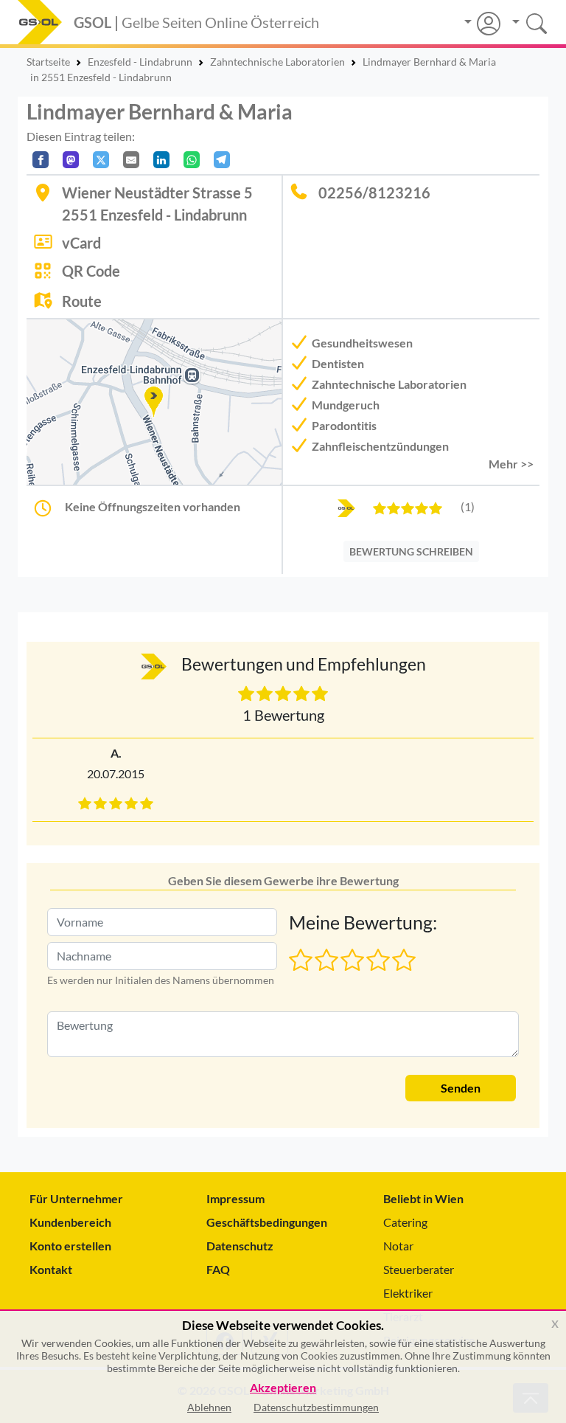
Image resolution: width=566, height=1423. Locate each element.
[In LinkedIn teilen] (161, 159)
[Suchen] (524, 22)
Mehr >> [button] (511, 464)
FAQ (218, 1269)
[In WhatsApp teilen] (192, 159)
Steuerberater (418, 1269)
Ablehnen (209, 1407)
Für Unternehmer (76, 1198)
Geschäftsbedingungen (266, 1222)
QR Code (91, 271)
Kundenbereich (70, 1222)
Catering (405, 1222)
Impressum (235, 1198)
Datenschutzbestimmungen (316, 1407)
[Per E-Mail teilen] (131, 159)
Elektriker (408, 1293)
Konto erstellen (70, 1246)
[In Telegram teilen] (222, 159)
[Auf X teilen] (101, 159)
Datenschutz (239, 1246)
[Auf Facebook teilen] (40, 159)
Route (82, 301)
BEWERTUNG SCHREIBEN (411, 551)
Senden (461, 1088)
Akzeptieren (283, 1388)
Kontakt (50, 1269)
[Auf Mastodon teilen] (71, 159)
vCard (81, 243)
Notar (398, 1246)
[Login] (482, 23)
